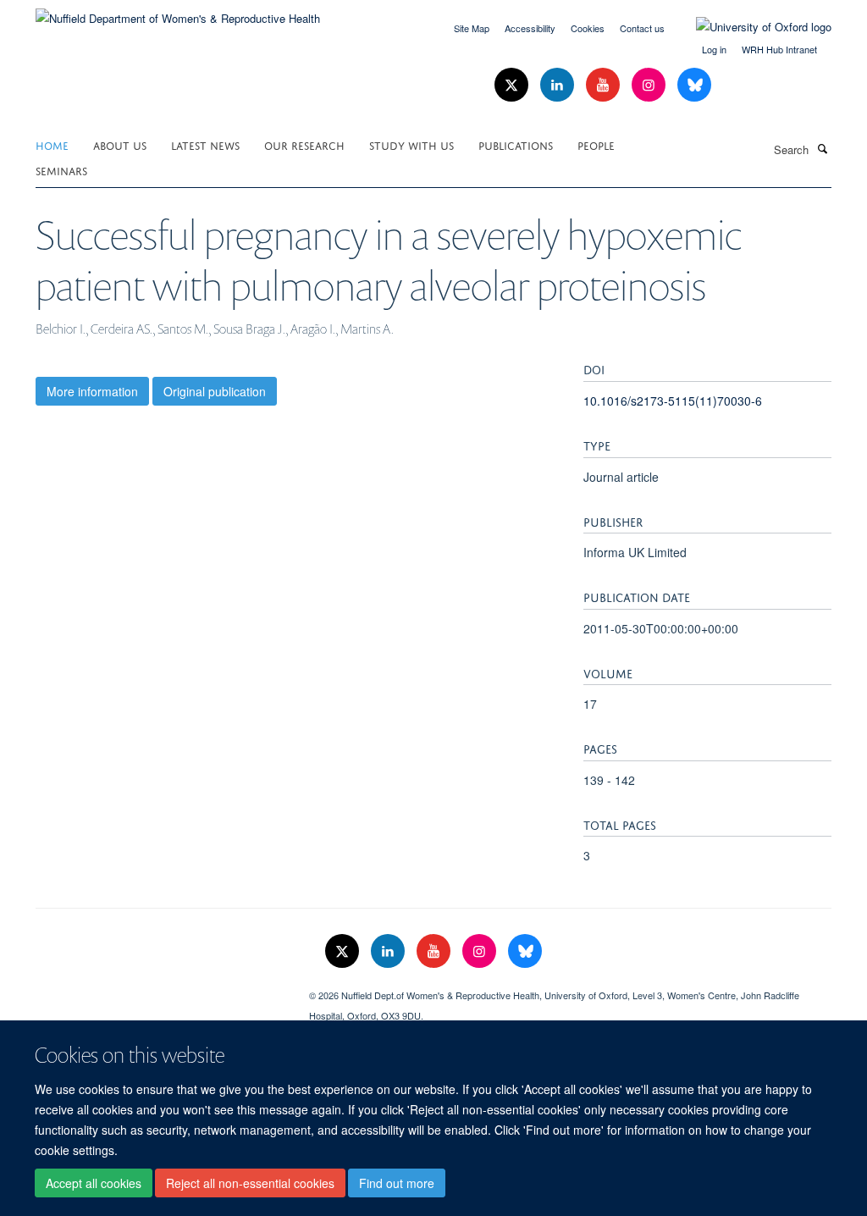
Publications (515, 144)
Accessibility (530, 28)
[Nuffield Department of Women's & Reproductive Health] (178, 12)
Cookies (588, 28)
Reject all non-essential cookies (250, 1183)
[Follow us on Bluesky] (694, 85)
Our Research (304, 144)
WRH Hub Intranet (779, 49)
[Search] (822, 148)
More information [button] (92, 391)
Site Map (471, 28)
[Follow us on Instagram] (650, 85)
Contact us (642, 28)
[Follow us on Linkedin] (558, 85)
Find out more (396, 1183)
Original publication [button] (214, 391)
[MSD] (160, 989)
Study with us (411, 144)
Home (52, 144)
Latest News (205, 144)
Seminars (61, 170)
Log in (714, 49)
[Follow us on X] (513, 85)
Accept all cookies (93, 1183)
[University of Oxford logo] (751, 27)
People (596, 144)
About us (119, 144)
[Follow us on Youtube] (604, 85)
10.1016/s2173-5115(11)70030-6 (672, 400)
